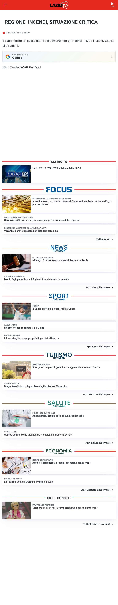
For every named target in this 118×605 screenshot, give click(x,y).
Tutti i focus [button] (103, 238)
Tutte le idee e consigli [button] (96, 523)
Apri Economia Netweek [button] (95, 489)
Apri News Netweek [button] (98, 287)
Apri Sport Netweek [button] (98, 346)
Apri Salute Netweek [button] (97, 442)
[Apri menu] (5, 5)
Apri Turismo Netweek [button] (96, 394)
